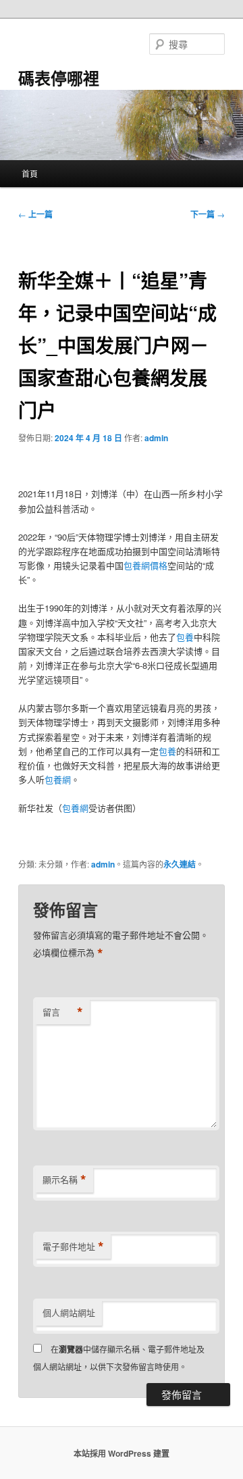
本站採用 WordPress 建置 (121, 1453)
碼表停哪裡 (58, 77)
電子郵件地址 (73, 1246)
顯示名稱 (64, 1179)
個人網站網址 (69, 1312)
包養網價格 (145, 565)
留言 (63, 1012)
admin (156, 438)
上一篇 (35, 214)
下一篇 (207, 214)
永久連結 (179, 864)
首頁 (30, 173)
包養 (185, 636)
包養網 (58, 779)
